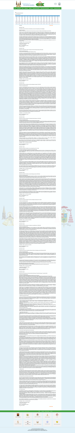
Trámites (30, 8)
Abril (16, 18)
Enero (16, 16)
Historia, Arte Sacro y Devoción (45, 8)
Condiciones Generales (40, 428)
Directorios (26, 8)
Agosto (16, 20)
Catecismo (43, 411)
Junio (16, 19)
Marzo (16, 17)
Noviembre (16, 22)
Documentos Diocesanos (36, 8)
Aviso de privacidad (34, 428)
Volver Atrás (51, 25)
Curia (22, 8)
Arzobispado (19, 8)
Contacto (51, 8)
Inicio (15, 8)
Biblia (39, 411)
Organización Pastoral (57, 8)
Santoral (51, 411)
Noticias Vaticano (47, 411)
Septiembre (17, 21)
